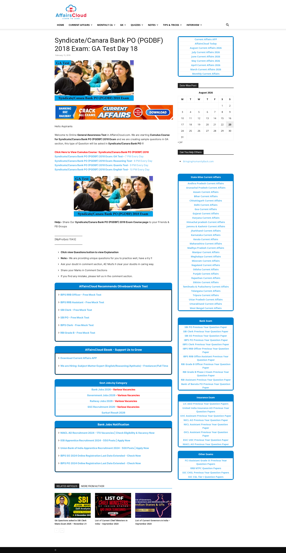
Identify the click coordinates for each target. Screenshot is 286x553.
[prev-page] (57, 530)
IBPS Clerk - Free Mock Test (77, 325)
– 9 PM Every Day (101, 165)
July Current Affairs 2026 (206, 52)
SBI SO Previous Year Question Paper (206, 335)
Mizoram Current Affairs (206, 260)
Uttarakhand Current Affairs (206, 303)
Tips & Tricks (171, 24)
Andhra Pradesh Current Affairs (206, 183)
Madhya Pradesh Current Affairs (205, 247)
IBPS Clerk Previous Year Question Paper (206, 344)
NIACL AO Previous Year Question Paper (206, 444)
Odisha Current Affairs (206, 269)
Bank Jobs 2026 (113, 389)
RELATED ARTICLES (67, 486)
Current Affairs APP (206, 39)
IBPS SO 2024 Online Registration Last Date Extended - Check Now (100, 455)
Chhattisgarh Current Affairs (206, 200)
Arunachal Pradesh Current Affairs (205, 187)
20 (207, 124)
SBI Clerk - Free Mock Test (76, 309)
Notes (152, 24)
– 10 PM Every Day (102, 169)
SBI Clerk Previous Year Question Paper (205, 331)
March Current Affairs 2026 (205, 69)
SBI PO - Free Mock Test (74, 317)
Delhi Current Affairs (205, 204)
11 (190, 118)
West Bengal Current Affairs (206, 308)
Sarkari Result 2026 (113, 412)
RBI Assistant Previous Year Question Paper (206, 379)
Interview (193, 24)
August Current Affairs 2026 (206, 47)
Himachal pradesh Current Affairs (206, 222)
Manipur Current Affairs (205, 252)
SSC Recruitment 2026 (113, 406)
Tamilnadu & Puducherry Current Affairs (206, 286)
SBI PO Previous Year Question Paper (206, 327)
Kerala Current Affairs (205, 239)
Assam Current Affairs (205, 192)
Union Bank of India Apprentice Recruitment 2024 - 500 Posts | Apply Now (104, 448)
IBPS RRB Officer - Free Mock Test (80, 294)
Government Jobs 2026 (113, 395)
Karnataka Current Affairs (205, 235)
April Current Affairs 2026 (205, 65)
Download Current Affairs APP (78, 358)
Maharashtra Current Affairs (206, 243)
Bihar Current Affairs (206, 196)
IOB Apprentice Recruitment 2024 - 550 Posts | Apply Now (95, 440)
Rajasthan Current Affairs (205, 278)
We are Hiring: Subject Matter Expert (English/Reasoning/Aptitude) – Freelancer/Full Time (114, 365)
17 (182, 124)
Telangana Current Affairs (205, 290)
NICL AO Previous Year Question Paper (206, 420)
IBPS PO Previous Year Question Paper (206, 340)
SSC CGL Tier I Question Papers (205, 476)
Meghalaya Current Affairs (206, 256)
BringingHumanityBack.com (198, 161)
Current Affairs (79, 24)
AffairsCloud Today (206, 43)
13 (207, 118)
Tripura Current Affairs (206, 295)
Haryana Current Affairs (205, 217)
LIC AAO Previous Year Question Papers (205, 403)
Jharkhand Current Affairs (206, 230)
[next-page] (62, 530)
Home (60, 24)
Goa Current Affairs (206, 209)
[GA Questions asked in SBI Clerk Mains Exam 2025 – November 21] (73, 505)
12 (199, 118)
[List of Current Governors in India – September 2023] (153, 505)
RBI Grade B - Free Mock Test (77, 332)
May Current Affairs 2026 (205, 60)
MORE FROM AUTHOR (92, 486)
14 (215, 118)
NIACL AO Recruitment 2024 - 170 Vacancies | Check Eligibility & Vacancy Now (107, 432)
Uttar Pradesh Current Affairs (206, 299)
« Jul (180, 142)
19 (199, 124)
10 (182, 118)
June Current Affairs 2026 (205, 56)
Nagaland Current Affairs (205, 265)
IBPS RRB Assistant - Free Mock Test (82, 302)
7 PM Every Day (99, 156)
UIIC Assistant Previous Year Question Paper (205, 415)
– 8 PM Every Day (103, 160)
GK (121, 24)
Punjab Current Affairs (206, 273)
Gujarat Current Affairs (206, 213)
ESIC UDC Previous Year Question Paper (205, 440)
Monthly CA (105, 24)
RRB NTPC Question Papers (205, 468)
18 (190, 124)
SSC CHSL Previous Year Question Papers (205, 472)
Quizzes (136, 24)
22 (222, 124)
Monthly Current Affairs (205, 73)
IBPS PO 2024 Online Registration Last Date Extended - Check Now (100, 463)
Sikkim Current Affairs (206, 282)
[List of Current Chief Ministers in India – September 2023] (113, 505)
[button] (227, 25)
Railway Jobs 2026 (113, 401)
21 (215, 124)
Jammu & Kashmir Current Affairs (206, 226)
